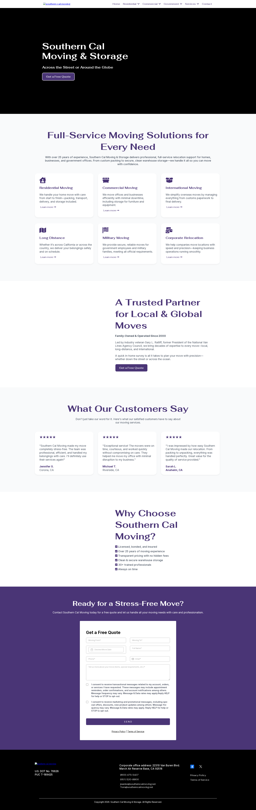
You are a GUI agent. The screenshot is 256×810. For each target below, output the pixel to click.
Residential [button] (130, 3)
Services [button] (190, 3)
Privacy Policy (118, 731)
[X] (200, 766)
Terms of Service (135, 731)
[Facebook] (192, 766)
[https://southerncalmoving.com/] (56, 3)
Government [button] (171, 3)
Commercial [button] (150, 3)
